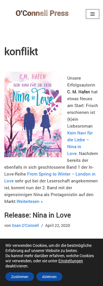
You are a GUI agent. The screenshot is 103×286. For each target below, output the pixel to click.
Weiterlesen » (30, 201)
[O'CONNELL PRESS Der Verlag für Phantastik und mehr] (40, 14)
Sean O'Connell (25, 225)
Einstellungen (70, 260)
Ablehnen (49, 276)
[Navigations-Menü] (92, 14)
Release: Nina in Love (37, 214)
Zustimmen (19, 276)
